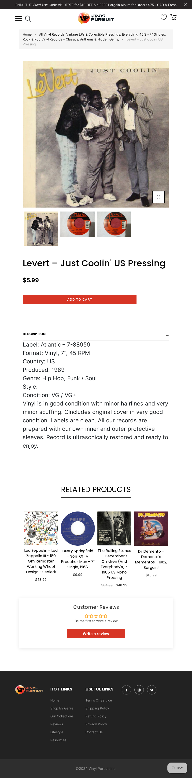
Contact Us (94, 732)
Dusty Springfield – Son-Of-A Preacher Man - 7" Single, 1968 (78, 559)
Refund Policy (96, 716)
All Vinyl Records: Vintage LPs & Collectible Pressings (80, 34)
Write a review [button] (96, 633)
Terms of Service (98, 700)
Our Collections (62, 716)
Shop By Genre (61, 708)
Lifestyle (56, 732)
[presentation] (31, 534)
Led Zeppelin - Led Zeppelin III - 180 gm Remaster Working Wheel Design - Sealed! (41, 561)
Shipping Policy (97, 708)
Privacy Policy (96, 724)
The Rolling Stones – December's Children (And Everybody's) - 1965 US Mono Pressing (114, 564)
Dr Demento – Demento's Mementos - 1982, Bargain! (151, 559)
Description (34, 334)
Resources (58, 740)
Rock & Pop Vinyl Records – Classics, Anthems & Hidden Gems (71, 39)
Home (27, 34)
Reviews (56, 724)
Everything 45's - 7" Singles (144, 34)
